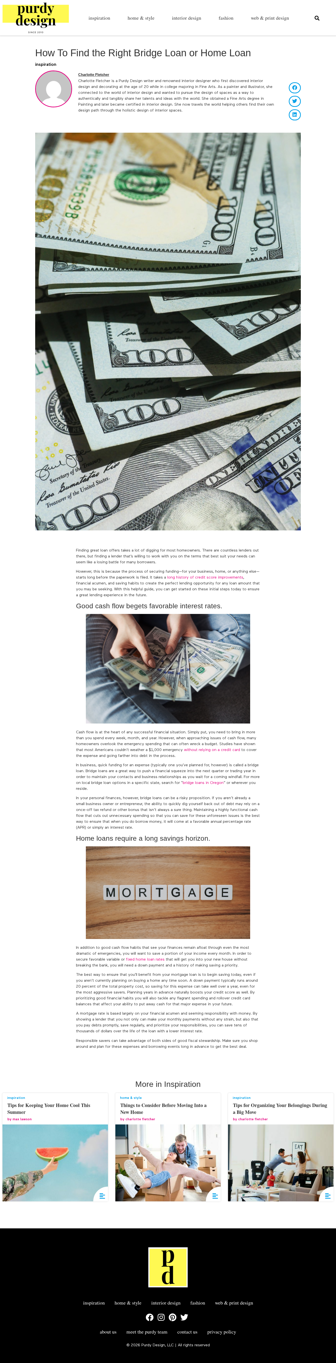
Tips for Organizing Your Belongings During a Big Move (280, 1109)
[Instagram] (161, 1317)
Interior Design (186, 17)
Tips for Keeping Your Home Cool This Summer (48, 1109)
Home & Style (141, 17)
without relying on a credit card (212, 750)
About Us (108, 1331)
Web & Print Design (270, 17)
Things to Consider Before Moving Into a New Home (163, 1109)
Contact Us (187, 1331)
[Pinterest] (173, 1317)
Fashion (226, 17)
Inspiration (99, 17)
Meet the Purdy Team (147, 1331)
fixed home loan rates (145, 960)
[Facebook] (149, 1317)
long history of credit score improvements (205, 578)
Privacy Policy (221, 1331)
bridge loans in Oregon (203, 783)
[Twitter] (184, 1317)
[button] (295, 87)
